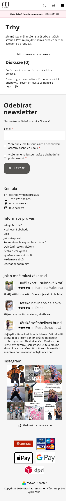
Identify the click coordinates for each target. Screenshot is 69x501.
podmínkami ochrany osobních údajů (34, 145)
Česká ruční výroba (15, 251)
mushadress (16, 208)
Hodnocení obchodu (16, 229)
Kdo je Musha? (13, 225)
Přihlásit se (17, 168)
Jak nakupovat (12, 238)
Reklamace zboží (14, 259)
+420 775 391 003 (51, 14)
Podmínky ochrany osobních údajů (25, 242)
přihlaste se (35, 82)
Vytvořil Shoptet (37, 483)
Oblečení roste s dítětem (19, 246)
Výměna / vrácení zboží (18, 255)
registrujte (12, 86)
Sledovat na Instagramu (37, 425)
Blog (6, 233)
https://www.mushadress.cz (34, 54)
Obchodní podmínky (16, 264)
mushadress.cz (18, 203)
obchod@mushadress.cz (24, 194)
